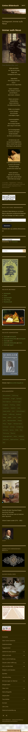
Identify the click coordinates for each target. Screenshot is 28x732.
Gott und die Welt (7, 666)
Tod (21, 430)
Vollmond (6, 439)
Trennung (6, 433)
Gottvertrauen (20, 411)
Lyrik (6, 185)
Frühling (12, 405)
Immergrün (7, 293)
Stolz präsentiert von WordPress (10, 721)
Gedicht (10, 184)
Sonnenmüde (8, 297)
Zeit (4, 442)
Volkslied (21, 436)
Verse (19, 185)
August (11, 345)
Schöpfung (19, 427)
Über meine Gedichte (8, 640)
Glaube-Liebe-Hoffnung (9, 662)
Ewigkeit (5, 405)
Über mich (5, 688)
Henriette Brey (6, 677)
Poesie (9, 185)
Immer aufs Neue (11, 30)
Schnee (12, 427)
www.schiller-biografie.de (16, 383)
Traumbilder (5, 699)
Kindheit (18, 414)
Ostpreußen (5, 695)
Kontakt (4, 703)
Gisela (5, 336)
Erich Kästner (7, 401)
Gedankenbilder (7, 644)
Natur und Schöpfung (8, 659)
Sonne (12, 430)
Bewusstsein (6, 395)
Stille (16, 430)
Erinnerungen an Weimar (9, 681)
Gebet (5, 295)
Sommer (5, 430)
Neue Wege (7, 300)
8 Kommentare (6, 187)
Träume (12, 433)
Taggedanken (12, 182)
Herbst (5, 414)
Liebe (19, 417)
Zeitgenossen (6, 684)
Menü (23, 5)
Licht (14, 417)
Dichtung (19, 182)
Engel (13, 398)
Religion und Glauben (8, 670)
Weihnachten (14, 439)
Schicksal (5, 427)
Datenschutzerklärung (9, 710)
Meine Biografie (6, 692)
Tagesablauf (15, 185)
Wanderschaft (8, 302)
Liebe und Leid (6, 655)
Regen (10, 423)
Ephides (19, 398)
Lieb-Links (5, 706)
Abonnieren (7, 225)
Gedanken (6, 408)
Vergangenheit (7, 436)
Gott (13, 411)
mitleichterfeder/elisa (10, 338)
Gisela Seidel (16, 184)
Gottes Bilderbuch (10, 5)
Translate (15, 241)
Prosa (4, 423)
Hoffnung (11, 414)
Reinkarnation (18, 423)
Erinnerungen (16, 401)
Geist (18, 408)
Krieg (4, 417)
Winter (22, 439)
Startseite (5, 637)
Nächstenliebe (11, 420)
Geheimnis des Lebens (9, 651)
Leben (9, 417)
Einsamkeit (5, 184)
